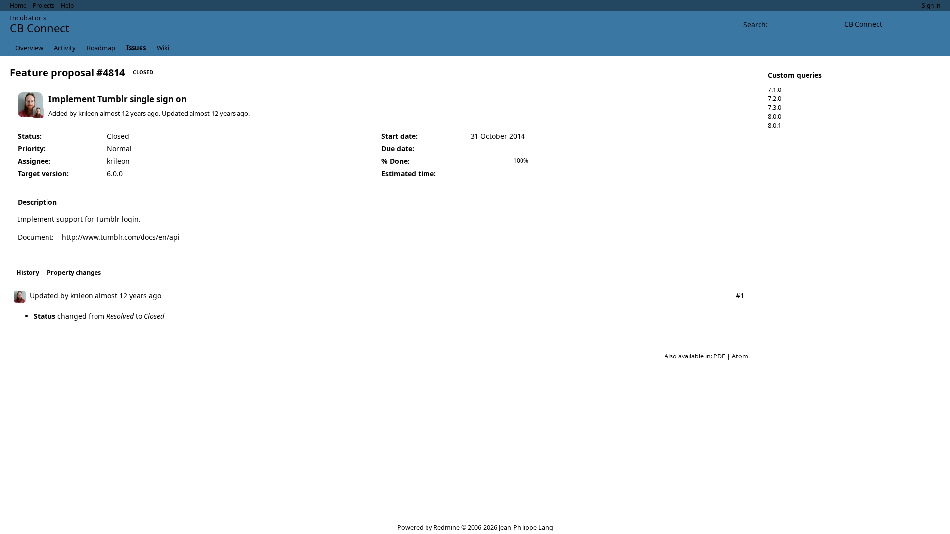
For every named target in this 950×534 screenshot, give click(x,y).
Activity (65, 48)
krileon (88, 113)
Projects (44, 5)
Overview (29, 48)
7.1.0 (774, 89)
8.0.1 (774, 125)
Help (67, 5)
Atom (740, 356)
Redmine (446, 527)
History (27, 272)
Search (754, 24)
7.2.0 (774, 98)
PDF (719, 356)
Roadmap (101, 48)
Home (18, 5)
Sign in (931, 5)
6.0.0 (115, 173)
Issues (136, 48)
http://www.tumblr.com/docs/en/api (121, 237)
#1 (740, 295)
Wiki (163, 48)
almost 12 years (123, 113)
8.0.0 (774, 116)
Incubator (26, 17)
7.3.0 (774, 107)
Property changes (74, 272)
